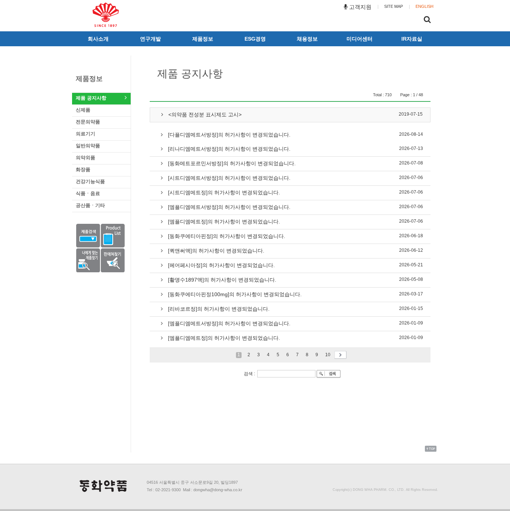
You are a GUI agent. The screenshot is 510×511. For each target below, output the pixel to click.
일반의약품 (88, 145)
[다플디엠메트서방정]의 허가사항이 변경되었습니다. (228, 135)
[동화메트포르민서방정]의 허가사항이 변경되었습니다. (231, 163)
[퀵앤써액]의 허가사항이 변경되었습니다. (215, 251)
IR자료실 (411, 39)
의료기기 (85, 134)
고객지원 (359, 7)
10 (328, 354)
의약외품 (85, 157)
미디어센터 (359, 39)
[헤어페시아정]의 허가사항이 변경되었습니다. (221, 265)
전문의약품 (88, 122)
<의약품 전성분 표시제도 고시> (204, 114)
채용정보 (307, 39)
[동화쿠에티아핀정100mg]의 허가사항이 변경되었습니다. (234, 294)
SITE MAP (393, 6)
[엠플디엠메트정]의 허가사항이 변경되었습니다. (223, 222)
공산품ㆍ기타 (90, 205)
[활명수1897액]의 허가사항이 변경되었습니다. (221, 280)
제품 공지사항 (91, 98)
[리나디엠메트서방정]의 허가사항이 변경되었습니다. (228, 149)
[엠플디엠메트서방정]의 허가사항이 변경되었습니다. (228, 207)
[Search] (427, 20)
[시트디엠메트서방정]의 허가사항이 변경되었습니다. (228, 178)
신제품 (83, 110)
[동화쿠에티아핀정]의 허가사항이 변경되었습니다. (226, 236)
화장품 (83, 169)
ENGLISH (424, 6)
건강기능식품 (90, 181)
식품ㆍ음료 (88, 193)
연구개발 (150, 39)
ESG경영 (255, 39)
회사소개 (98, 39)
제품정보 (202, 39)
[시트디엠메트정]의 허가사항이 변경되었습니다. (223, 192)
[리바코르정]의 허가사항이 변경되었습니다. (218, 309)
